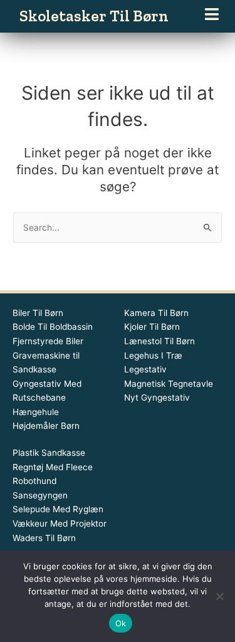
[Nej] (219, 596)
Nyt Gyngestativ (157, 397)
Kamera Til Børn (156, 313)
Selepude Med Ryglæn (58, 509)
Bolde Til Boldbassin (53, 327)
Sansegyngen (40, 495)
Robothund (34, 481)
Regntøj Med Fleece (53, 467)
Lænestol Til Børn (159, 341)
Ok (121, 623)
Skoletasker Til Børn (94, 15)
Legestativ (145, 369)
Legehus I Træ (153, 355)
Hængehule (36, 412)
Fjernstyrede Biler (48, 341)
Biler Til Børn (38, 313)
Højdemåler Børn (46, 426)
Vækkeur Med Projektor (60, 523)
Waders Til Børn (44, 538)
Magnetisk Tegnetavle (168, 384)
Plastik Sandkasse (49, 453)
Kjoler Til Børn (152, 327)
